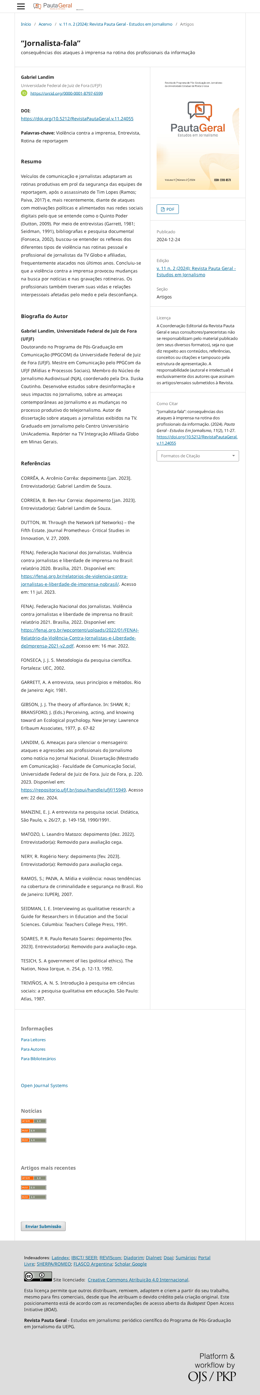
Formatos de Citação (180, 456)
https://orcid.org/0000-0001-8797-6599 (66, 93)
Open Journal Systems (44, 1085)
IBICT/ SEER (84, 1257)
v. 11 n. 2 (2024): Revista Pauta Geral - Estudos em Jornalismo (115, 24)
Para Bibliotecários (38, 1058)
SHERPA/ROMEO (54, 1264)
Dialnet (153, 1257)
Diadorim (133, 1257)
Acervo (45, 24)
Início (26, 24)
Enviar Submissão (43, 1226)
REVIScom (110, 1257)
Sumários (186, 1257)
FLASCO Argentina (93, 1264)
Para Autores (33, 1049)
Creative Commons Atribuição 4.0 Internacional (138, 1280)
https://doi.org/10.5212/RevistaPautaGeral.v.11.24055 (77, 119)
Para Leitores (33, 1039)
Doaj (168, 1257)
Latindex (60, 1257)
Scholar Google (131, 1264)
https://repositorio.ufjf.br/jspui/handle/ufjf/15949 (73, 790)
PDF (170, 209)
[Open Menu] (21, 6)
